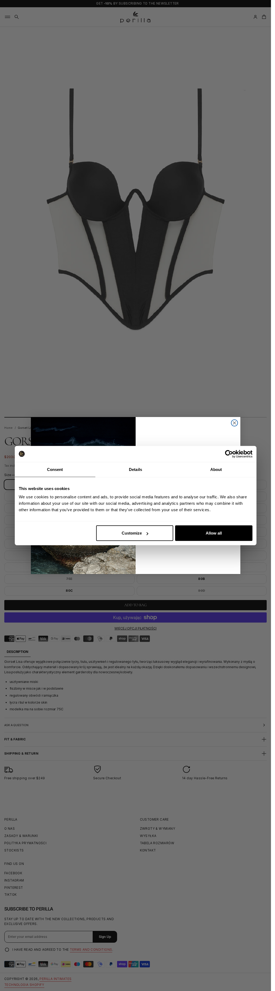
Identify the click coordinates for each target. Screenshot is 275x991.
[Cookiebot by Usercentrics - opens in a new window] (228, 454)
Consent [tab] (55, 469)
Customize (132, 533)
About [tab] (216, 469)
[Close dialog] (234, 423)
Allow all (214, 533)
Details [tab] (135, 469)
